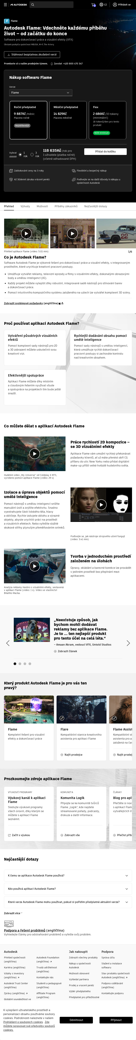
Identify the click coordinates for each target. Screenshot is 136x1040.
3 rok (37, 154)
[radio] (28, 120)
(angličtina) (31, 303)
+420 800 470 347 (73, 63)
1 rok (26, 154)
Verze (12, 87)
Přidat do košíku (105, 151)
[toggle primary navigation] (7, 5)
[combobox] (51, 4)
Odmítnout (76, 1020)
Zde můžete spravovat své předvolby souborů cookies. (29, 1026)
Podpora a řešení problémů (24, 930)
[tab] (26, 233)
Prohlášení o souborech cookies (23, 1022)
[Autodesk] (19, 4)
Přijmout (116, 1020)
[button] (40, 92)
